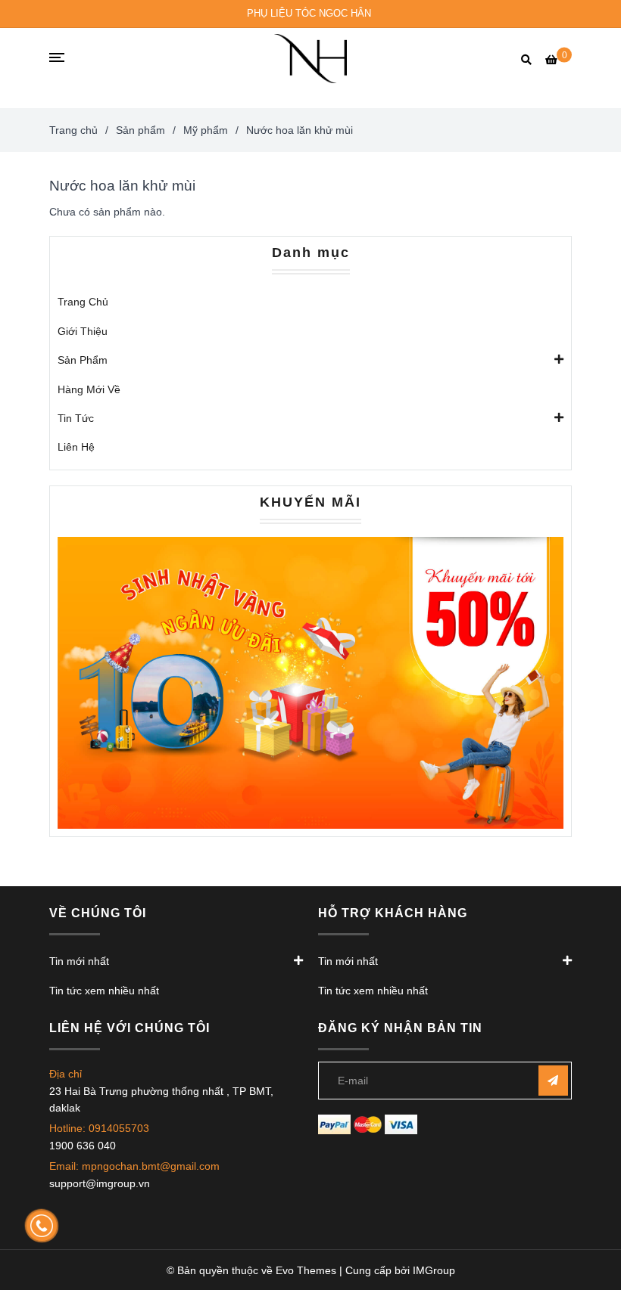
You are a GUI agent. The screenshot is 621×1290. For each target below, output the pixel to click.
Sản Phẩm (83, 360)
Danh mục (311, 252)
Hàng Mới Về (89, 389)
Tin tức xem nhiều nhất (104, 991)
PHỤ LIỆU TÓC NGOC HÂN (309, 13)
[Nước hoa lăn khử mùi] (310, 58)
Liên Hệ (76, 447)
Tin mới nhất (79, 961)
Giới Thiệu (83, 331)
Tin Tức (76, 418)
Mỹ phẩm (205, 130)
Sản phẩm (140, 130)
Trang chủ (73, 130)
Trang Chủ (83, 302)
